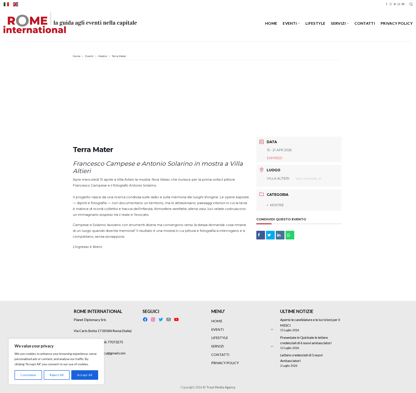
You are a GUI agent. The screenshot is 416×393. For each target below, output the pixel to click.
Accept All (84, 375)
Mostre (102, 56)
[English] (15, 4)
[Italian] (6, 4)
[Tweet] (270, 235)
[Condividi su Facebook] (260, 235)
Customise (28, 375)
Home (77, 56)
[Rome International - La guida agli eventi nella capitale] (70, 25)
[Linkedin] (280, 235)
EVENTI (290, 23)
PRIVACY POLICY (397, 23)
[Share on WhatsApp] (290, 235)
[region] (56, 361)
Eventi (89, 56)
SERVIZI (338, 23)
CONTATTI (364, 23)
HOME (271, 23)
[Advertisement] (207, 99)
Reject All (56, 375)
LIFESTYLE (315, 23)
